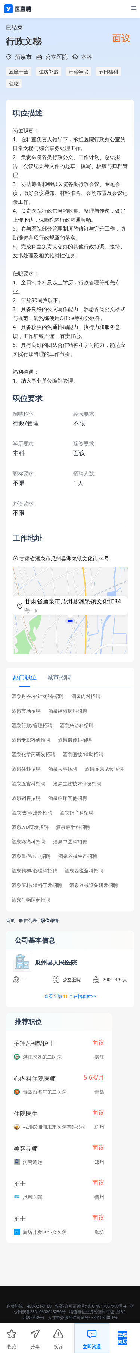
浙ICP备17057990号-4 (106, 1306)
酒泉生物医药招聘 (31, 900)
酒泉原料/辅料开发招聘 (37, 885)
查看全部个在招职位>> (70, 996)
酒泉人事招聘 (62, 769)
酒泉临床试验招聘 (104, 769)
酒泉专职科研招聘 (31, 740)
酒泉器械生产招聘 (77, 856)
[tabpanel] (70, 800)
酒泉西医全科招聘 (84, 871)
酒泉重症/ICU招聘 (31, 856)
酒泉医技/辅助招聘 (83, 754)
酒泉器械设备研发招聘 (93, 885)
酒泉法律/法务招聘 (32, 812)
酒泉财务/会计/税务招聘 (38, 696)
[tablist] (70, 677)
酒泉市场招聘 (26, 711)
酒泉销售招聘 (26, 798)
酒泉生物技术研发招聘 (77, 783)
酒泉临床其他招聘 (67, 798)
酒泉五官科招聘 (29, 783)
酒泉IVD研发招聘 (30, 827)
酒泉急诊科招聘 (77, 725)
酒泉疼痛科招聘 (29, 842)
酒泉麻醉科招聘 (73, 827)
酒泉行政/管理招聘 (32, 725)
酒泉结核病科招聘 (67, 711)
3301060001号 (104, 1317)
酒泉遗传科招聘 (75, 740)
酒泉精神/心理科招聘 (34, 871)
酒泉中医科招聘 (70, 842)
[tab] (24, 677)
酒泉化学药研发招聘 (33, 754)
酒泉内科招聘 (85, 696)
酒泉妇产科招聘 (77, 812)
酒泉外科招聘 (26, 769)
